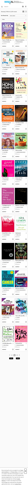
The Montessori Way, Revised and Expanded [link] (7, 67)
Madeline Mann (6, 124)
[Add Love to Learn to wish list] (26, 101)
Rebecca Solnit (6, 207)
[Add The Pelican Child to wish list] (26, 129)
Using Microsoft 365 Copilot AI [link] (7, 315)
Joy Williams (19, 124)
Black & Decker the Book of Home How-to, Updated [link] (7, 95)
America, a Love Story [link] (20, 205)
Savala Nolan (5, 179)
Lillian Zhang (5, 345)
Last (18, 358)
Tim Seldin (5, 69)
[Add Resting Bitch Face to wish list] (26, 267)
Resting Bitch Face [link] (19, 260)
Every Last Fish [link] (18, 178)
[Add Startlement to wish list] (26, 239)
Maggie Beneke (20, 41)
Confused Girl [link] (18, 343)
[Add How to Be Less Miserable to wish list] (26, 322)
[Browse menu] (25, 7)
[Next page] (19, 355)
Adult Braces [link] (5, 150)
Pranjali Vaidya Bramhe (21, 290)
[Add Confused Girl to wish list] (26, 349)
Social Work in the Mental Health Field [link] (7, 233)
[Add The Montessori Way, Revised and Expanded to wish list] (13, 74)
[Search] (2, 6)
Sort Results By (4, 15)
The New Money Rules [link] (7, 343)
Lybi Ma (18, 317)
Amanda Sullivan (6, 41)
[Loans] (23, 6)
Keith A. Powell (6, 317)
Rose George (19, 179)
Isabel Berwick (6, 290)
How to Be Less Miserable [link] (20, 315)
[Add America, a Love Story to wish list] (26, 212)
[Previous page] (10, 355)
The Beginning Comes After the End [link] (7, 205)
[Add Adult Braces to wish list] (13, 157)
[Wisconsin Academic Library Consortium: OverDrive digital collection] (14, 2)
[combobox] (11, 6)
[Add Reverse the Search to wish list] (13, 129)
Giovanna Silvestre (20, 345)
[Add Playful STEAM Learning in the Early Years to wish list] (13, 46)
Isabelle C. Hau (19, 97)
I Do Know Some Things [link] (7, 260)
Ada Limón (19, 234)
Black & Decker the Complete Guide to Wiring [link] (20, 67)
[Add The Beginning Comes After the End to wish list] (13, 212)
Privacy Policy (14, 472)
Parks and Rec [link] (18, 150)
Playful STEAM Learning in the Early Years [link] (7, 40)
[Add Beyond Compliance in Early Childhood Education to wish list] (26, 46)
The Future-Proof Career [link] (7, 288)
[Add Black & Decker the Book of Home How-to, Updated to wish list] (13, 101)
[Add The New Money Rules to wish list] (13, 349)
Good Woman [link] (5, 178)
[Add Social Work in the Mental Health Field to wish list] (13, 239)
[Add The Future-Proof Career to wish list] (13, 294)
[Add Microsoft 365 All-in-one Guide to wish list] (26, 294)
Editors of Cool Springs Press (21, 69)
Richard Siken (6, 262)
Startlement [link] (18, 233)
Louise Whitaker (6, 234)
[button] (23, 12)
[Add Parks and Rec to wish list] (26, 157)
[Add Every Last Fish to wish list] (26, 184)
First (11, 358)
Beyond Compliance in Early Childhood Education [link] (20, 40)
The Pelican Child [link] (19, 122)
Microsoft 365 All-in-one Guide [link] (20, 288)
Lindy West (5, 152)
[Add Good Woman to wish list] (13, 184)
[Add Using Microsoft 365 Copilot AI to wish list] (13, 322)
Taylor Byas (19, 262)
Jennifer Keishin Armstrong (21, 152)
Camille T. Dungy (20, 207)
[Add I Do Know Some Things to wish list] (13, 267)
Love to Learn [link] (18, 95)
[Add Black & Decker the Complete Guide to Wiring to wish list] (26, 74)
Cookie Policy (18, 484)
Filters (3, 19)
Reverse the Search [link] (6, 122)
